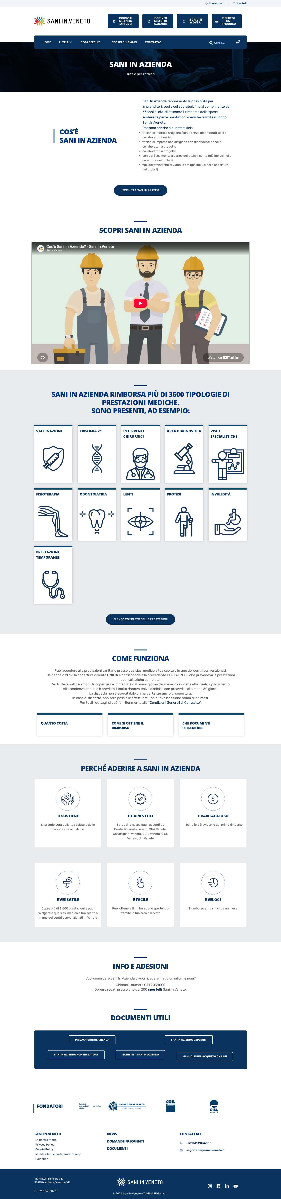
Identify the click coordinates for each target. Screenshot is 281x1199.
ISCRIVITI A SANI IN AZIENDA (160, 21)
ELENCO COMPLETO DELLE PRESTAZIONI (141, 619)
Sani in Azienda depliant (189, 1039)
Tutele (63, 42)
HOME (46, 42)
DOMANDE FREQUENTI (125, 1141)
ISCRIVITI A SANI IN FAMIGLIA (125, 21)
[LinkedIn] (227, 1186)
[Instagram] (209, 1186)
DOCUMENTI (117, 1148)
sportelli (155, 989)
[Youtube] (235, 1186)
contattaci (153, 42)
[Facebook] (218, 1186)
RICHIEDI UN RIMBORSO (228, 21)
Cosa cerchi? (90, 42)
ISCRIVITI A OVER (195, 21)
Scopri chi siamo (124, 42)
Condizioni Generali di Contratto (175, 702)
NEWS (112, 1134)
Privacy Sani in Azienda (92, 1039)
